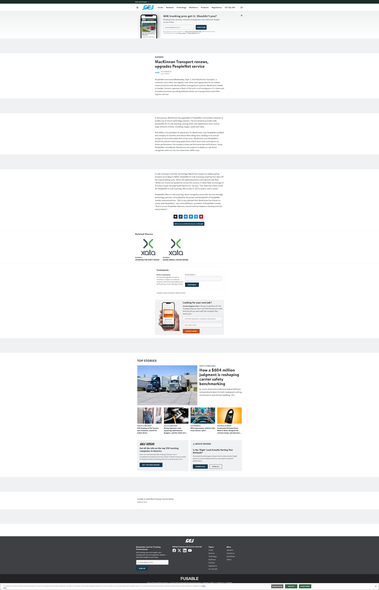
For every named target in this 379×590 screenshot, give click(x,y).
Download (200, 467)
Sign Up (142, 568)
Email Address (190, 274)
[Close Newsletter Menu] (241, 15)
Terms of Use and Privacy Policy (193, 31)
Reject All (291, 586)
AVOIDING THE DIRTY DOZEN (147, 260)
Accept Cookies (305, 586)
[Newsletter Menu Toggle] (241, 7)
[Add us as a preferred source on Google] (181, 217)
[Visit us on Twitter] (179, 550)
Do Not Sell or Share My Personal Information (185, 583)
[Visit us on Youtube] (190, 550)
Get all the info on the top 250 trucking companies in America (159, 449)
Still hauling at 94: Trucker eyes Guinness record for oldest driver (148, 430)
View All (215, 467)
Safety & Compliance (207, 366)
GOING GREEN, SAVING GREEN (175, 260)
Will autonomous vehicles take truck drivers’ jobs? (202, 429)
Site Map (229, 583)
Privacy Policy (182, 33)
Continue (192, 285)
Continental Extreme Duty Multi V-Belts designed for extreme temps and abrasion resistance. (228, 430)
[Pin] (201, 217)
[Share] (186, 217)
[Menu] (137, 7)
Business (159, 57)
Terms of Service (192, 33)
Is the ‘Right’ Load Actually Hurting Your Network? (213, 451)
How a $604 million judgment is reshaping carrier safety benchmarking (219, 377)
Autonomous (195, 426)
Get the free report (151, 465)
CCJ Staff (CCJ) (166, 71)
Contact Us (220, 583)
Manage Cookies (208, 583)
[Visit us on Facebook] (174, 550)
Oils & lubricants (170, 426)
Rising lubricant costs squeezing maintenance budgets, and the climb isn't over (175, 430)
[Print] (175, 217)
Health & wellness (144, 426)
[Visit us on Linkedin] (185, 550)
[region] (189, 586)
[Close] (376, 586)
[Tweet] (196, 217)
